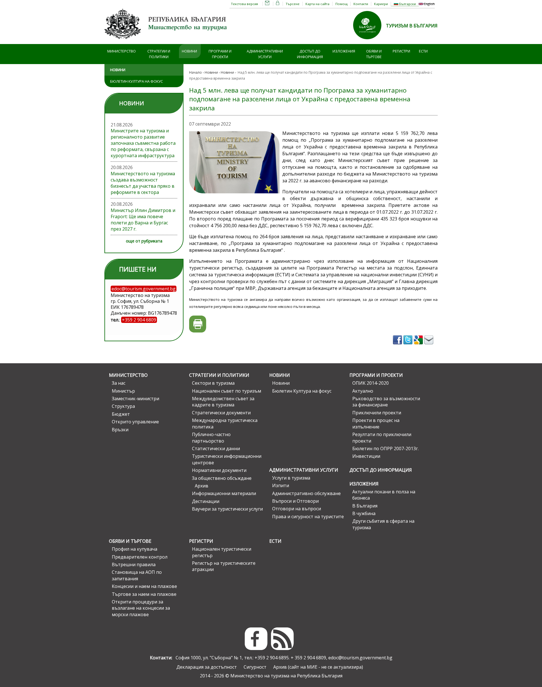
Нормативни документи (219, 470)
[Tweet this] (408, 346)
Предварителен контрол (139, 557)
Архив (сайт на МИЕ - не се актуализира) (318, 667)
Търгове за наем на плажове (144, 594)
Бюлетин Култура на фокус (136, 81)
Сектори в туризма (213, 383)
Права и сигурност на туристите (308, 516)
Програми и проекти (220, 54)
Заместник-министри (135, 398)
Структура (123, 406)
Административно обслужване (306, 493)
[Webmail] (267, 4)
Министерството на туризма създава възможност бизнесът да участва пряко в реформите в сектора (143, 182)
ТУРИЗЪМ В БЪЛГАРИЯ (412, 26)
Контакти (360, 4)
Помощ (341, 4)
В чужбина (363, 513)
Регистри (401, 51)
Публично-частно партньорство (211, 437)
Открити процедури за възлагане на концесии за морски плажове (141, 608)
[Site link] (369, 41)
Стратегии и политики (158, 54)
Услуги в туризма (291, 478)
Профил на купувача (134, 549)
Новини (189, 51)
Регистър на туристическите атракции (223, 566)
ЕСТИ (423, 51)
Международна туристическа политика (224, 423)
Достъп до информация (310, 54)
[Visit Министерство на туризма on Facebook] (398, 346)
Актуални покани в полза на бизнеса (383, 495)
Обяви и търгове (374, 54)
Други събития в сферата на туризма (383, 524)
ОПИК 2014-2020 (370, 383)
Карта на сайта (317, 4)
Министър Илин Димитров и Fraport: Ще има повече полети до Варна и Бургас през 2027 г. (143, 219)
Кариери (381, 4)
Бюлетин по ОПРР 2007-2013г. (385, 448)
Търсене (293, 4)
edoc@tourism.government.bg (360, 658)
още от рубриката (144, 241)
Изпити (280, 485)
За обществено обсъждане (222, 478)
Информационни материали (224, 493)
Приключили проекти (376, 413)
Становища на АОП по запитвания (137, 575)
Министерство (121, 51)
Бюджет (121, 414)
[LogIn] (278, 4)
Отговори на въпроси (296, 509)
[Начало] (166, 41)
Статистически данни (216, 448)
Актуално (362, 391)
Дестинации (205, 501)
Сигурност (255, 667)
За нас (118, 383)
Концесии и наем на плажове (144, 586)
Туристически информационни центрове (226, 459)
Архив (201, 486)
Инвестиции (366, 456)
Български (407, 4)
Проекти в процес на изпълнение (375, 423)
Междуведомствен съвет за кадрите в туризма (223, 401)
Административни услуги (265, 54)
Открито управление (135, 422)
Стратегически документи (221, 413)
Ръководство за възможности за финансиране (386, 401)
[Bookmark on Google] (419, 346)
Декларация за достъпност (206, 667)
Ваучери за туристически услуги (227, 509)
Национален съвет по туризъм (226, 391)
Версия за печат (197, 324)
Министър (123, 391)
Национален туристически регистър (221, 552)
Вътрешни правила (134, 564)
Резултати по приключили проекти (381, 437)
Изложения (344, 51)
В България (364, 506)
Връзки (120, 429)
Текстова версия (244, 4)
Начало (195, 72)
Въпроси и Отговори (295, 501)
